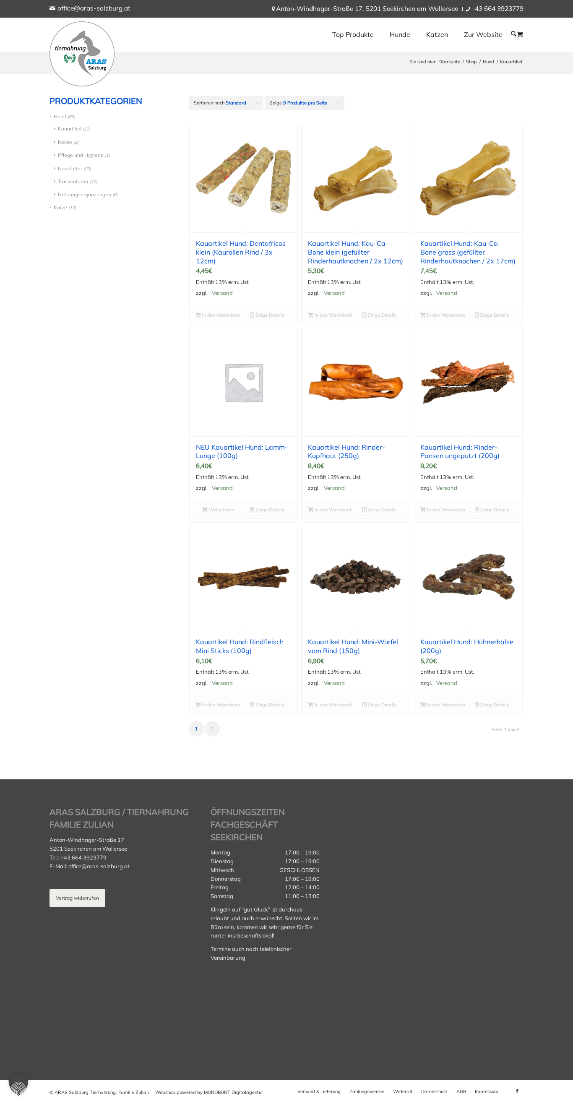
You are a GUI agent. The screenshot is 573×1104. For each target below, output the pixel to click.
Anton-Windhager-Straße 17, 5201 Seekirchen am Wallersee (367, 9)
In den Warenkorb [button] (220, 315)
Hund (60, 116)
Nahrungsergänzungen (84, 194)
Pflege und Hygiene (81, 155)
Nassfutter (70, 168)
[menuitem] (367, 9)
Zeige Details (269, 315)
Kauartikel (69, 128)
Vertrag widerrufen (77, 898)
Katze (60, 207)
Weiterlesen (221, 510)
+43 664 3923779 (497, 9)
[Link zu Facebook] (517, 1091)
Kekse (65, 142)
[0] (520, 34)
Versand (222, 292)
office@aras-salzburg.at (93, 8)
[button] (18, 1085)
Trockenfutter (73, 181)
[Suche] (513, 34)
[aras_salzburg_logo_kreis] (82, 51)
